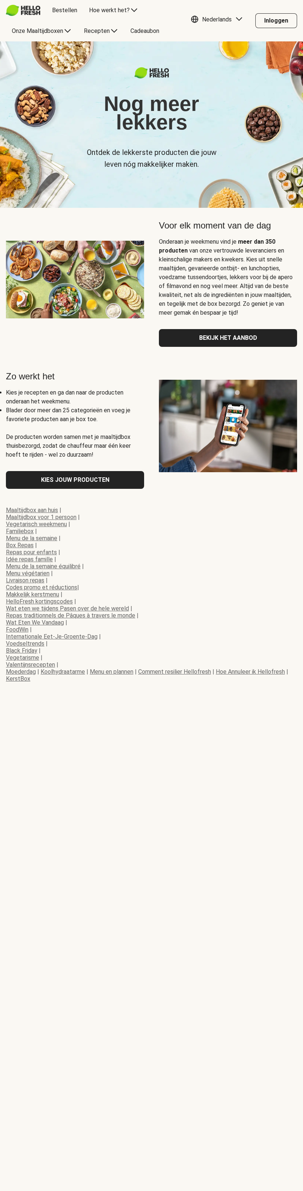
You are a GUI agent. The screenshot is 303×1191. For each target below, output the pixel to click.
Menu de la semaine (31, 538)
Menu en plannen (111, 671)
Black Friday (21, 650)
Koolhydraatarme (63, 671)
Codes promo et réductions (41, 587)
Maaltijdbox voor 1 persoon (41, 517)
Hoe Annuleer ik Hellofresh (250, 671)
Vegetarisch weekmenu (36, 524)
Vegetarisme (22, 657)
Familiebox (20, 531)
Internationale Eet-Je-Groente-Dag (52, 636)
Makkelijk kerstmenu (32, 594)
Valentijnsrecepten (30, 664)
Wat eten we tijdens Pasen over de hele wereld (67, 608)
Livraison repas (25, 580)
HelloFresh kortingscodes (39, 601)
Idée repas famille (29, 559)
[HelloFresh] (23, 10)
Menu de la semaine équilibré (43, 566)
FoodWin (17, 629)
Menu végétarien (28, 573)
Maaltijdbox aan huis (32, 510)
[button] (218, 20)
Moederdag (21, 671)
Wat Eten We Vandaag (35, 622)
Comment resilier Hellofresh (174, 671)
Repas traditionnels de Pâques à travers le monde (70, 615)
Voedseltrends (25, 643)
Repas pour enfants (31, 552)
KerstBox (18, 678)
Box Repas (20, 545)
